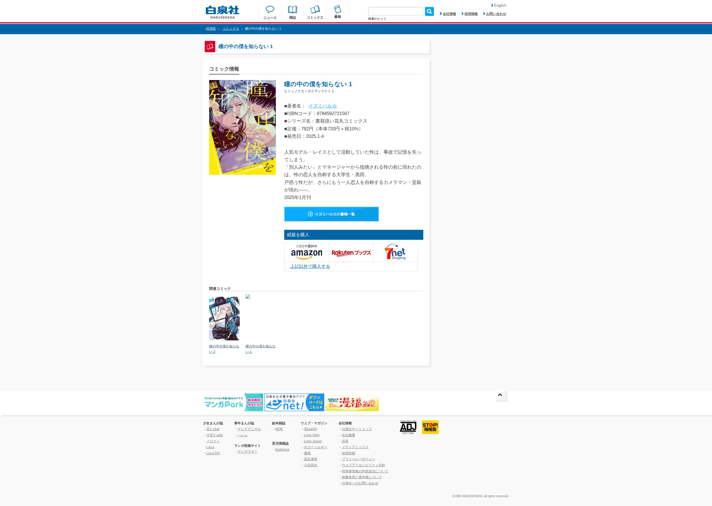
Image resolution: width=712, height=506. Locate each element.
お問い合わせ (496, 14)
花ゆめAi (310, 429)
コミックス (230, 29)
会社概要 (348, 435)
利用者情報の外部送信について (365, 471)
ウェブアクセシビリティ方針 (363, 465)
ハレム (243, 435)
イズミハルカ (322, 106)
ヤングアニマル (249, 429)
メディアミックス (355, 447)
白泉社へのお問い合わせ (360, 483)
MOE (279, 429)
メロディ (213, 441)
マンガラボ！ (248, 451)
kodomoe (282, 450)
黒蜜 (307, 453)
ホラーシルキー (315, 447)
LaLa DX (213, 453)
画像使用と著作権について (362, 477)
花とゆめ (213, 429)
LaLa (210, 447)
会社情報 (449, 14)
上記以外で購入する (310, 266)
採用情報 (471, 14)
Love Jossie (313, 441)
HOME (211, 29)
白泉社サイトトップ (357, 429)
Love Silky (312, 435)
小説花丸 (310, 465)
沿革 (345, 441)
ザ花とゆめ (214, 435)
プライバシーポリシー (358, 459)
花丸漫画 (310, 459)
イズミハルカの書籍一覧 (335, 214)
